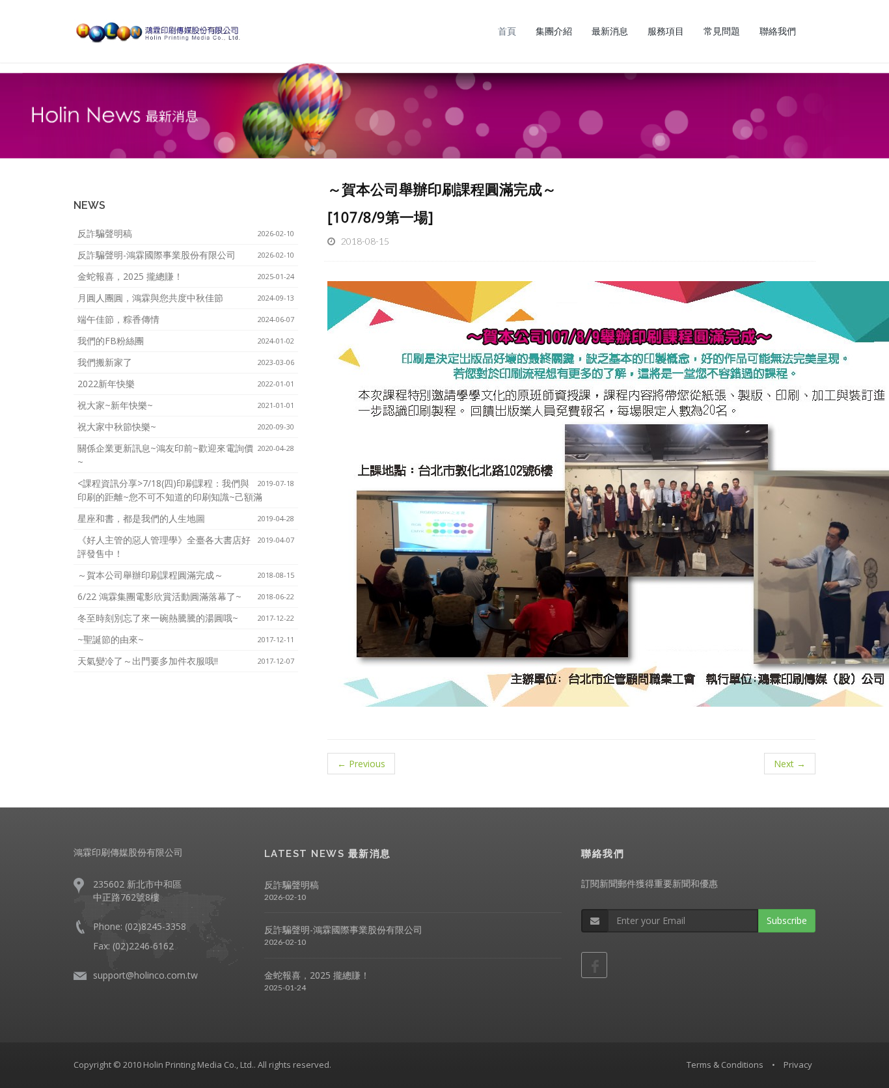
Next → (790, 763)
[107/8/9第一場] (380, 216)
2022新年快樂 (185, 383)
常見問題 (722, 31)
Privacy (798, 1064)
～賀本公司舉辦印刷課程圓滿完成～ (185, 575)
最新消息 (610, 31)
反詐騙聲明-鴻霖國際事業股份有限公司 (185, 255)
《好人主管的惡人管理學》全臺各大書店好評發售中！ (185, 547)
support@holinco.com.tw (145, 975)
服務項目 (666, 31)
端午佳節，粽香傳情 (185, 319)
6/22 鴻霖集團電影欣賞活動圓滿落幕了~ (185, 596)
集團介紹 (554, 31)
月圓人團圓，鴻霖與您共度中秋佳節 (185, 298)
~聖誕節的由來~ (185, 639)
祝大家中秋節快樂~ (185, 426)
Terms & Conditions (725, 1064)
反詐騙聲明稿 (185, 233)
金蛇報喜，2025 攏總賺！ (185, 276)
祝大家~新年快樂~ (185, 405)
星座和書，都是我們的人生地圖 (185, 518)
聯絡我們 (777, 31)
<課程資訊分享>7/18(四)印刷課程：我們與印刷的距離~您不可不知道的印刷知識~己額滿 (185, 490)
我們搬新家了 (185, 362)
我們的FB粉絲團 (185, 340)
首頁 (507, 31)
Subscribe (787, 920)
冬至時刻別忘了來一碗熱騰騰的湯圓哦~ (185, 618)
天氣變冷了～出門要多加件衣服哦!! (185, 661)
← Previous (361, 763)
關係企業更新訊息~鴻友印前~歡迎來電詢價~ (185, 455)
